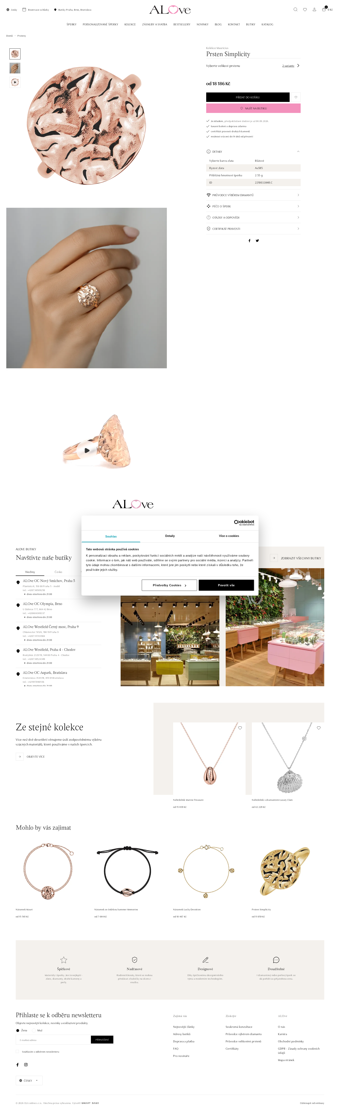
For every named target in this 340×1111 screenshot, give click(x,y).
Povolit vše (226, 585)
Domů (9, 35)
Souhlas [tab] (111, 536)
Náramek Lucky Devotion (187, 909)
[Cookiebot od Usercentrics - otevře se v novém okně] (237, 523)
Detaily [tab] (170, 535)
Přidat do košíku (248, 97)
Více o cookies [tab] (229, 535)
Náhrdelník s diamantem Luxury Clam (272, 799)
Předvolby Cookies (167, 585)
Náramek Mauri (24, 909)
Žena (24, 1030)
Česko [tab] (58, 572)
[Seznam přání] (305, 10)
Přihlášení (102, 1039)
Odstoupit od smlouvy (312, 1103)
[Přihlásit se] (314, 9)
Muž (39, 1030)
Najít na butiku (256, 108)
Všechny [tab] (30, 572)
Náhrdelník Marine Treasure (188, 799)
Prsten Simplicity (261, 909)
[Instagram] (26, 1065)
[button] (253, 151)
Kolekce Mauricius (217, 48)
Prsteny (22, 35)
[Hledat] (295, 9)
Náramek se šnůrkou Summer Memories (116, 909)
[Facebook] (17, 1065)
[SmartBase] (90, 1103)
